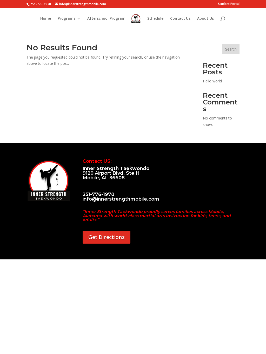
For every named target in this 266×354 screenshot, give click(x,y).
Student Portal (229, 4)
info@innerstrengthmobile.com (121, 199)
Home (45, 19)
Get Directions (106, 236)
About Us (205, 19)
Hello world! (213, 81)
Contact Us (180, 19)
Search (231, 49)
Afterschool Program (106, 19)
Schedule (155, 19)
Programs (66, 19)
